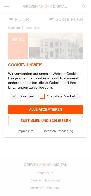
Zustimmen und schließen (46, 121)
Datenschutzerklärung (58, 131)
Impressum (25, 131)
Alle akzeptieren (45, 109)
